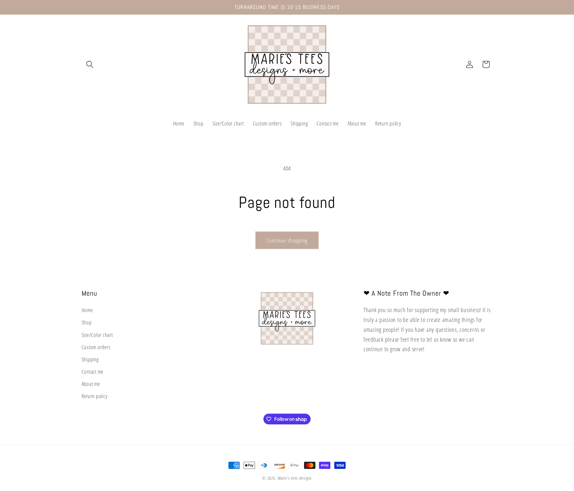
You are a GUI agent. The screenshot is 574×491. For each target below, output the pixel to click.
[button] (90, 64)
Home (87, 310)
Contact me (93, 371)
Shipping (90, 359)
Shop (87, 322)
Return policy (95, 396)
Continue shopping (287, 240)
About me (91, 383)
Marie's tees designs (295, 478)
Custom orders (96, 347)
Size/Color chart (97, 334)
